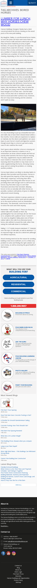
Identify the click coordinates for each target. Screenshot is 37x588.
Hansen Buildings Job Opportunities (18, 578)
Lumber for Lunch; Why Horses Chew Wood (16, 21)
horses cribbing (13, 257)
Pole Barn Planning (23, 254)
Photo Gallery (21, 371)
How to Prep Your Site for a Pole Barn (13, 480)
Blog (18, 568)
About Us (18, 570)
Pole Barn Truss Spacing (8, 410)
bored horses (22, 256)
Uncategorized (5, 256)
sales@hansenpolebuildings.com (18, 541)
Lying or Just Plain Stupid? (9, 446)
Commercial (18, 291)
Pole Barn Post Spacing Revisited (11, 431)
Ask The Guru (20, 342)
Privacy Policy (18, 580)
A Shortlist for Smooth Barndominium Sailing (15, 420)
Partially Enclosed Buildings (9, 467)
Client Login (18, 572)
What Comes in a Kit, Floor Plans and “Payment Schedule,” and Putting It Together (16, 470)
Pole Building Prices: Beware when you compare (16, 441)
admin (8, 258)
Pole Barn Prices (18, 574)
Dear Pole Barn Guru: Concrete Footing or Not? (16, 415)
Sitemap (18, 582)
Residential (18, 284)
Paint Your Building (23, 385)
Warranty (18, 576)
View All (18, 485)
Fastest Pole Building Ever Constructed (13, 458)
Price (22, 313)
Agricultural (18, 277)
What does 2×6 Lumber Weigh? (11, 436)
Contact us (18, 566)
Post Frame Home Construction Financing (14, 473)
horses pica (22, 257)
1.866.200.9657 (18, 305)
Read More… (4, 526)
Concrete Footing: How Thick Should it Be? (14, 425)
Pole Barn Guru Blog (24, 327)
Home (3, 6)
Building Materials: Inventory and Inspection (15, 475)
